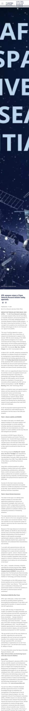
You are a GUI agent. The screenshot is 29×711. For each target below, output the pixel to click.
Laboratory (23, 314)
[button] (2, 3)
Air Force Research (14, 314)
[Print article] (3, 302)
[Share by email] (6, 302)
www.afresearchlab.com (18, 683)
